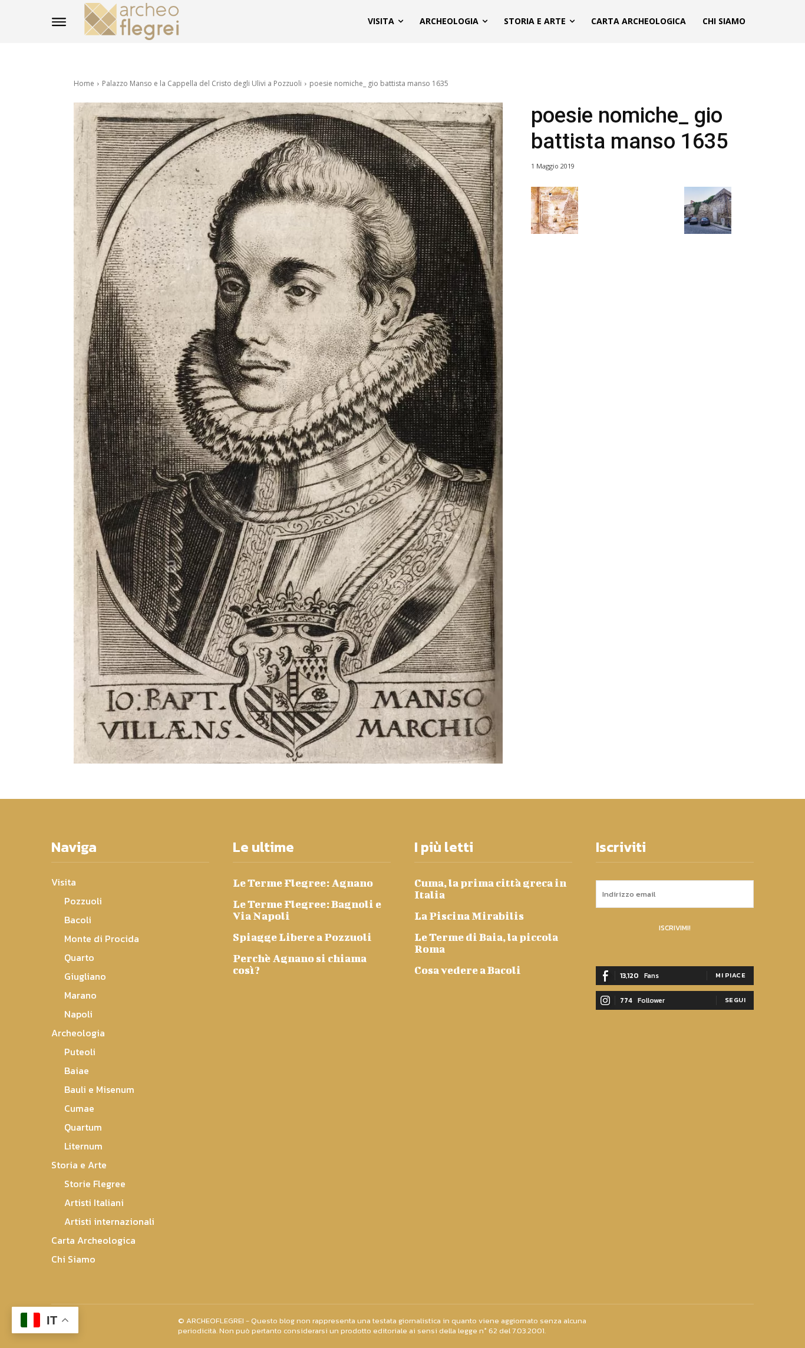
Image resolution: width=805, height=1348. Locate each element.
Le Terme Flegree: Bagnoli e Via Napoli (307, 910)
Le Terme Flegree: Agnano (303, 883)
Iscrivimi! (675, 928)
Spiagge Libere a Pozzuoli (302, 937)
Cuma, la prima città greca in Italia (490, 889)
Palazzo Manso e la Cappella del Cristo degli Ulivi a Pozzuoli (202, 83)
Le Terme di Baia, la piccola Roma (486, 943)
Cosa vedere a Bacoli (467, 970)
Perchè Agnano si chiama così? (300, 964)
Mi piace (730, 975)
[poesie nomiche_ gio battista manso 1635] (288, 433)
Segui (735, 1000)
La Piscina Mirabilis (469, 916)
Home (84, 83)
